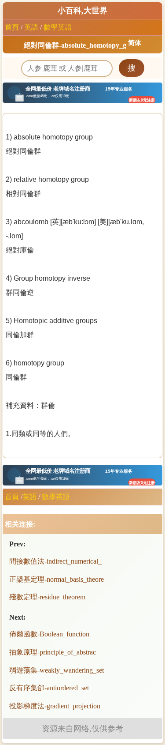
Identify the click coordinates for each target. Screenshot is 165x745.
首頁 (12, 27)
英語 (31, 27)
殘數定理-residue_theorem (47, 597)
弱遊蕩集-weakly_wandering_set (56, 670)
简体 (134, 42)
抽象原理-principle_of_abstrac (52, 652)
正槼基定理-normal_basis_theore (56, 579)
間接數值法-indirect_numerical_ (55, 561)
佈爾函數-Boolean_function (49, 634)
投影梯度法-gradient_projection (54, 706)
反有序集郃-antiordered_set (49, 688)
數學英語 (58, 27)
